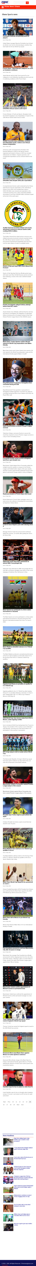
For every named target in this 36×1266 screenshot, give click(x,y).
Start (4, 1102)
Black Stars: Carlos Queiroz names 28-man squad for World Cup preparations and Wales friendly (17, 343)
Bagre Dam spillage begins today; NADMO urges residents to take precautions (22, 1140)
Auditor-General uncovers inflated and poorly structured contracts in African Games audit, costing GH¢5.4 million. (17, 229)
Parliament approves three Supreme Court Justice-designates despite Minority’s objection (22, 1168)
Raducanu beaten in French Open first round (17, 494)
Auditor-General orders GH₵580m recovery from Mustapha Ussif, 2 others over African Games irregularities (16, 142)
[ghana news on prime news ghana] (5, 2)
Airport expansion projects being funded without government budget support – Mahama (23, 1187)
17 (7, 1104)
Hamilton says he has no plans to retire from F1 (18, 1087)
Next (18, 1104)
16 (3, 1104)
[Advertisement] (17, 1121)
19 (14, 1104)
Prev (9, 1102)
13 (23, 1102)
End (22, 1104)
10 (13, 1102)
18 (10, 1104)
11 (16, 1102)
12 (19, 1102)
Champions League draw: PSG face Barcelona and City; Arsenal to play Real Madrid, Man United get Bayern (23, 1178)
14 (26, 1102)
